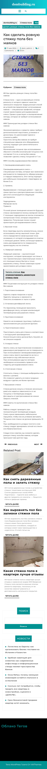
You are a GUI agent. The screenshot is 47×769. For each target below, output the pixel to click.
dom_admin (27, 48)
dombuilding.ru (23, 4)
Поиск (23, 611)
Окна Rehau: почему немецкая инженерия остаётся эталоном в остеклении (21, 678)
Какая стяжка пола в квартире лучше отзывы (23, 572)
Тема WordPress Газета (16, 764)
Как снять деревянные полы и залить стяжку (22, 480)
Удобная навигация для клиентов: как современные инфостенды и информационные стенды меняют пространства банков (21, 664)
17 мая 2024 (12, 48)
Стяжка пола (26, 23)
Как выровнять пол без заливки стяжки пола (22, 511)
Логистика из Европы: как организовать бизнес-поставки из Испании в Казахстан (22, 649)
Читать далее (12, 504)
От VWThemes (34, 764)
